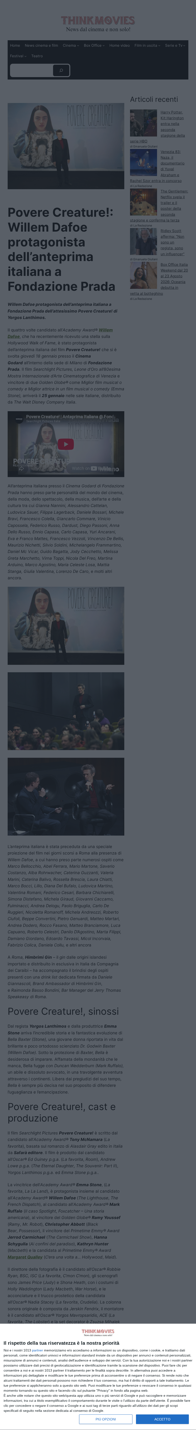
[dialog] (98, 1377)
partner (37, 1350)
